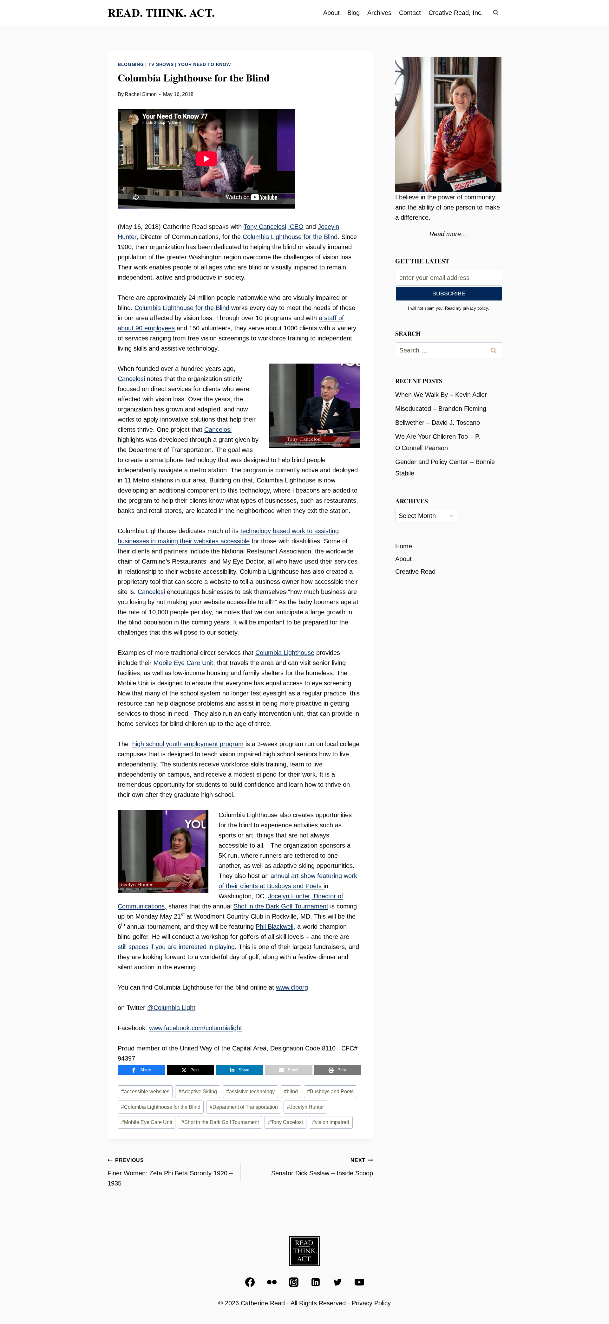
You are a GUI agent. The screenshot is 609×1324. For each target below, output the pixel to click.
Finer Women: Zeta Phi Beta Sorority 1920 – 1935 (170, 1172)
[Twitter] (337, 1282)
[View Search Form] (495, 12)
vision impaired (330, 1122)
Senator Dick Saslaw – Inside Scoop (322, 1167)
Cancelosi (131, 378)
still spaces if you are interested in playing (176, 946)
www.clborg (292, 987)
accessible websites (145, 1091)
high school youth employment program (188, 743)
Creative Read (415, 571)
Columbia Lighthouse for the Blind (290, 236)
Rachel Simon (141, 94)
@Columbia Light (171, 1007)
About (331, 12)
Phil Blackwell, (275, 926)
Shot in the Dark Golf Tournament (280, 906)
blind (291, 1091)
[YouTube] (359, 1282)
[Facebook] (249, 1282)
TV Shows (161, 64)
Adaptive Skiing (198, 1091)
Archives (379, 12)
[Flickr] (271, 1282)
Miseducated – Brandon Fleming (440, 408)
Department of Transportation (244, 1107)
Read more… (448, 233)
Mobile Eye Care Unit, (184, 662)
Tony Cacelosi (285, 1122)
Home (403, 546)
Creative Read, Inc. (456, 12)
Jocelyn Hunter (305, 1107)
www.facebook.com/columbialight (195, 1027)
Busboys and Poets (330, 1091)
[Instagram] (293, 1282)
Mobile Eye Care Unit (146, 1122)
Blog (353, 12)
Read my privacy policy (466, 308)
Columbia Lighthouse (284, 652)
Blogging (131, 64)
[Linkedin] (315, 1282)
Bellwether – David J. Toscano (437, 422)
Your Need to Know (204, 64)
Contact (410, 12)
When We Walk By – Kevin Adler (441, 394)
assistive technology (250, 1091)
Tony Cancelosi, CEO (274, 226)
